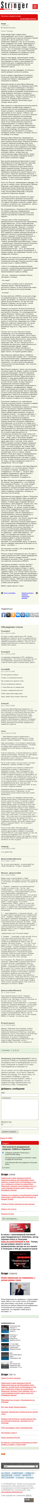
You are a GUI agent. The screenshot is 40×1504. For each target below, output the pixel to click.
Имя (3, 1093)
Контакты (30, 1477)
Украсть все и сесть (8, 1209)
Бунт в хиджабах (9, 593)
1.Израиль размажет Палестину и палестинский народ (17, 1153)
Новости (29, 1473)
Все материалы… (10, 1218)
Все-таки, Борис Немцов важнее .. (14, 1407)
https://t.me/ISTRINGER (12, 1242)
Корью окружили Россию (10, 1437)
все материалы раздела (28, 19)
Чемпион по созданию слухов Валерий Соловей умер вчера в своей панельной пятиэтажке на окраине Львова (19, 1197)
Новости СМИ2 (6, 1138)
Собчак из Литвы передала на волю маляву (18, 1204)
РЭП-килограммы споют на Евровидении (16, 1428)
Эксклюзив (6, 1475)
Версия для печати (9, 27)
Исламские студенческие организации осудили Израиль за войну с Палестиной (19, 1443)
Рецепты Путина (7, 1214)
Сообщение (6, 1098)
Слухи (17, 1475)
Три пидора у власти (9, 1433)
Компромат (17, 1473)
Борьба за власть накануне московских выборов (28, 595)
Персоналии (7, 1477)
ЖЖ (27, 1242)
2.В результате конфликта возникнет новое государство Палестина (20, 1158)
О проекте (20, 1477)
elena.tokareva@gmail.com (12, 1492)
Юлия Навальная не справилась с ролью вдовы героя (18, 1279)
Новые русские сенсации (10, 1378)
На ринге (5, 1473)
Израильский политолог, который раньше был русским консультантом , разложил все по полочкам (18, 1421)
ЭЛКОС (29, 1495)
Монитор (26, 1475)
